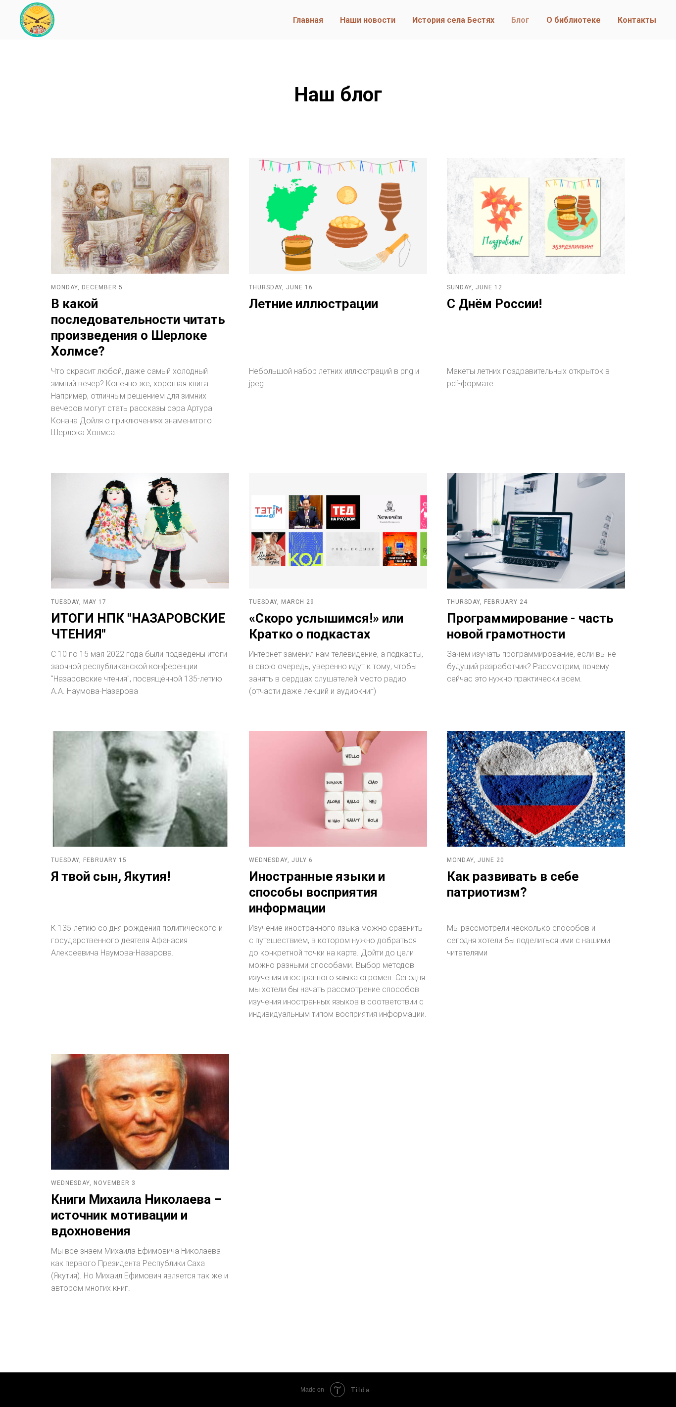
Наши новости (367, 20)
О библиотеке (573, 20)
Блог (520, 20)
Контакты (637, 20)
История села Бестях (453, 20)
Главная (308, 20)
